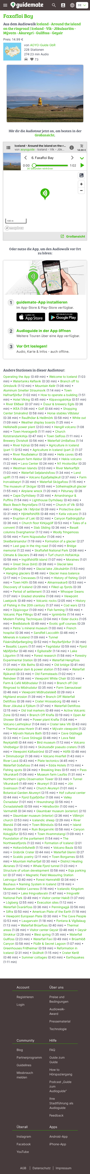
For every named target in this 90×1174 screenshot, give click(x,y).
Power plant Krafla (46, 719)
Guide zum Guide (57, 1060)
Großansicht (44, 135)
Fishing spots (12, 770)
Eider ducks (69, 619)
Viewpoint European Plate (24, 916)
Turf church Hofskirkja (63, 555)
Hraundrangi (45, 802)
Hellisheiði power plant (19, 427)
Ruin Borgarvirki (43, 829)
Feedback (56, 1115)
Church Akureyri (47, 788)
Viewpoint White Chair (50, 678)
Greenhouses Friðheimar (20, 948)
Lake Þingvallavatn (34, 893)
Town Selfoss (56, 436)
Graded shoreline (33, 596)
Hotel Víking (21, 399)
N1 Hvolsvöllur (67, 463)
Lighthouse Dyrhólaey (47, 500)
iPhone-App (57, 1144)
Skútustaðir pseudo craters (57, 747)
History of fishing (66, 578)
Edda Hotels (57, 765)
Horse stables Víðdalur (63, 413)
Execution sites (48, 902)
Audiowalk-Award (57, 1011)
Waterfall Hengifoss (66, 660)
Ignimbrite (59, 614)
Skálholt (38, 953)
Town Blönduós (43, 825)
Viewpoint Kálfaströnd (28, 751)
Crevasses (28, 578)
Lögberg (12, 902)
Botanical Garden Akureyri (21, 792)
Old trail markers (33, 710)
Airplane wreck (31, 491)
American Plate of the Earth (51, 911)
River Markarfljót (67, 468)
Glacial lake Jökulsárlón (52, 568)
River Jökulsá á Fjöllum (19, 706)
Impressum (63, 1168)
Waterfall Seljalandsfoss (38, 472)
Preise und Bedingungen (58, 999)
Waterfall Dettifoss (67, 706)
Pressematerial (59, 1021)
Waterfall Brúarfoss (34, 925)
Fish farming (56, 610)
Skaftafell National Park (51, 550)
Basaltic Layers (17, 646)
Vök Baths (28, 664)
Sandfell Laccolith (46, 632)
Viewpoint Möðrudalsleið (39, 692)
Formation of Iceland (59, 843)
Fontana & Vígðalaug (71, 921)
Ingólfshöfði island (34, 559)
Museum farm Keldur (27, 459)
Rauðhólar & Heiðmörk (37, 418)
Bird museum (46, 742)
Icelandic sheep (43, 820)
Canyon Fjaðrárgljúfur (69, 518)
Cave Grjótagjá (71, 733)
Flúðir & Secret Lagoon (49, 943)
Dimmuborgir (15, 756)
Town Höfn (20, 582)
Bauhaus (9, 884)
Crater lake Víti (60, 724)
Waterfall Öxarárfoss (17, 907)
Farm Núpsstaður (34, 536)
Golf (41, 408)
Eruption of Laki (24, 518)
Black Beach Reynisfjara (20, 504)
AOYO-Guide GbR (42, 45)
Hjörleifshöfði (30, 514)
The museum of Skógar (19, 486)
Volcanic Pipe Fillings (18, 614)
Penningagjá (60, 907)
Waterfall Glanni (65, 852)
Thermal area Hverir (20, 728)
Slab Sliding (42, 527)
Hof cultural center (72, 792)
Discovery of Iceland (18, 587)
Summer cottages (34, 957)
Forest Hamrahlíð (48, 879)
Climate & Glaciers (16, 555)
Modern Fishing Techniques (22, 619)
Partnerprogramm (29, 1057)
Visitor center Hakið (55, 898)
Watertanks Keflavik (27, 381)
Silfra (9, 911)
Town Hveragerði (25, 431)
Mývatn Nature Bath (27, 733)
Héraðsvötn (51, 806)
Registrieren (25, 997)
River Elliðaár (15, 404)
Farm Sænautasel (68, 687)
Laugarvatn (30, 921)
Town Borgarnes (63, 857)
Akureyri (43, 783)
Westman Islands (25, 468)
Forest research (45, 655)
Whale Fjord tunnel (46, 866)
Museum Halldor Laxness (21, 889)
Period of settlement (27, 591)
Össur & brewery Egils (58, 404)
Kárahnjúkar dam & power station (29, 669)
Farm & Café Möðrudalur (20, 683)
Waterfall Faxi (42, 939)
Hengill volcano (65, 427)
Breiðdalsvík (21, 623)
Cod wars (70, 605)
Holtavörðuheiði (24, 847)
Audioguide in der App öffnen (43, 331)
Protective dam (70, 509)
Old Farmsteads (46, 674)
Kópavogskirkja (60, 399)
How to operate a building (59, 395)
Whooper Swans (72, 591)
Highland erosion (15, 696)
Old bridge (61, 664)
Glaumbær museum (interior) (33, 815)
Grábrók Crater (23, 852)
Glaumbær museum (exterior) (57, 811)
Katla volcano (68, 514)
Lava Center (29, 463)
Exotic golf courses (62, 623)
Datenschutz (42, 1168)
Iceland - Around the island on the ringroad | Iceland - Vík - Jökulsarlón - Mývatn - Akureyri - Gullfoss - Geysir (42, 28)
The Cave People (74, 916)
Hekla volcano (71, 459)
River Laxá (10, 760)
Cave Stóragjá (32, 738)
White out (79, 418)
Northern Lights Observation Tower (28, 779)
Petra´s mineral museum (30, 628)
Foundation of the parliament (23, 838)
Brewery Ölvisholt (15, 440)
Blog (20, 1050)
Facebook (24, 1144)
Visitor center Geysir (44, 930)
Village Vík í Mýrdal (26, 509)
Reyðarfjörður (61, 642)
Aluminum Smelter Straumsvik (24, 390)
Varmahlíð (10, 811)
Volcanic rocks (46, 600)
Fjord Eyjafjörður (33, 797)
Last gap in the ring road (30, 546)
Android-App (58, 1136)
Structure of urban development (26, 870)
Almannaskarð (57, 582)
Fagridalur (53, 646)
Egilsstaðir (44, 651)
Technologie (58, 1029)
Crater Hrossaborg (48, 701)
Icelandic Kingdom (70, 889)
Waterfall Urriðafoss (61, 440)
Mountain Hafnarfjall (27, 861)
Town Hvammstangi (51, 834)
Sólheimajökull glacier (71, 486)
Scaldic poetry (23, 857)
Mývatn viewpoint (65, 728)
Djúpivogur (20, 610)
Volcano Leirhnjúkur (17, 724)
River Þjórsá (21, 445)
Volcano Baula (63, 847)
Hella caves (65, 454)
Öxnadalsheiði (13, 806)
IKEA (16, 408)
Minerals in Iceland (16, 637)
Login (20, 1004)
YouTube (23, 1152)
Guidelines (24, 1065)
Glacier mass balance (64, 573)
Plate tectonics (48, 760)
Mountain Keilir (45, 386)
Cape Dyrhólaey (24, 495)
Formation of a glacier (60, 541)
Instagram (24, 1136)
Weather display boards (38, 422)
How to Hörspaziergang (60, 1072)
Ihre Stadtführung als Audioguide (61, 1103)
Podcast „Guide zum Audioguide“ (60, 1086)
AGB (23, 1168)
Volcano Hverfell (54, 756)
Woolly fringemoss (66, 532)
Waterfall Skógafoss (54, 482)
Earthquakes (75, 957)
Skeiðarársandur (15, 541)
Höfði (66, 751)
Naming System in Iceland (37, 884)
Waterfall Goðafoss (16, 765)
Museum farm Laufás (52, 774)
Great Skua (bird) (25, 564)
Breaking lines (51, 770)
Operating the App (16, 376)
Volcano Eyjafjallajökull (45, 477)
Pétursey (67, 491)
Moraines (72, 559)
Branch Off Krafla (41, 715)
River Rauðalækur (25, 454)
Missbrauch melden (25, 1075)
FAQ (52, 1050)
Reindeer (9, 678)
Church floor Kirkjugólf (37, 523)
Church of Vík (65, 504)
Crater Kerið (70, 953)
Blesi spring (42, 934)
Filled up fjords (61, 587)
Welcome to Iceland (63, 376)
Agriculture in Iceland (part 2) (53, 450)
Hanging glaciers (18, 573)
